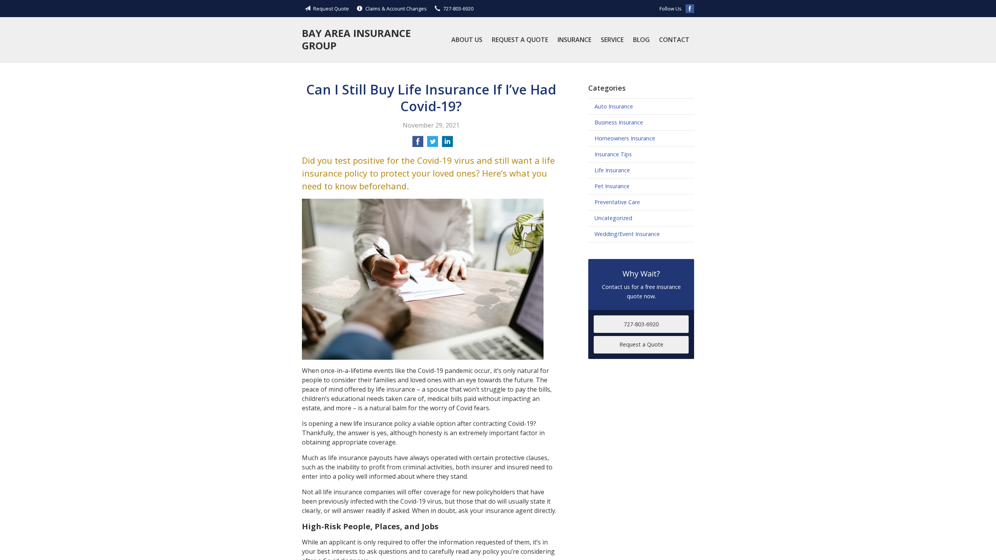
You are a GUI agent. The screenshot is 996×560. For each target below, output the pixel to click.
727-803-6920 (458, 8)
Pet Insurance (612, 186)
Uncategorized (613, 218)
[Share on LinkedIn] (447, 144)
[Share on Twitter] (432, 144)
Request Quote (331, 8)
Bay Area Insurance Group (356, 39)
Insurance (574, 39)
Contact (674, 39)
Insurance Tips (613, 154)
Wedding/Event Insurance (627, 234)
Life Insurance (612, 170)
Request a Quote (520, 39)
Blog (641, 39)
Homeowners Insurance (624, 138)
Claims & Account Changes (396, 8)
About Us (466, 39)
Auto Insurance (613, 106)
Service (612, 39)
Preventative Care (617, 202)
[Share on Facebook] (417, 144)
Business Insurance (618, 122)
